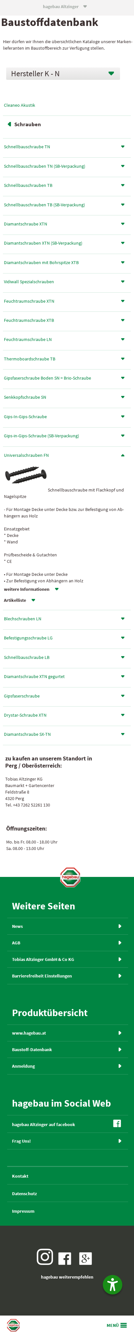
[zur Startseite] (70, 877)
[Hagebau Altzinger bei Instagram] (46, 1263)
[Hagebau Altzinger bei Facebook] (66, 1263)
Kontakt (20, 1176)
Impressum (23, 1211)
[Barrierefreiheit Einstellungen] (112, 1284)
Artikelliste (15, 600)
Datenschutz (24, 1193)
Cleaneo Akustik (19, 105)
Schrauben (27, 124)
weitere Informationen (26, 589)
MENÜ (113, 1325)
